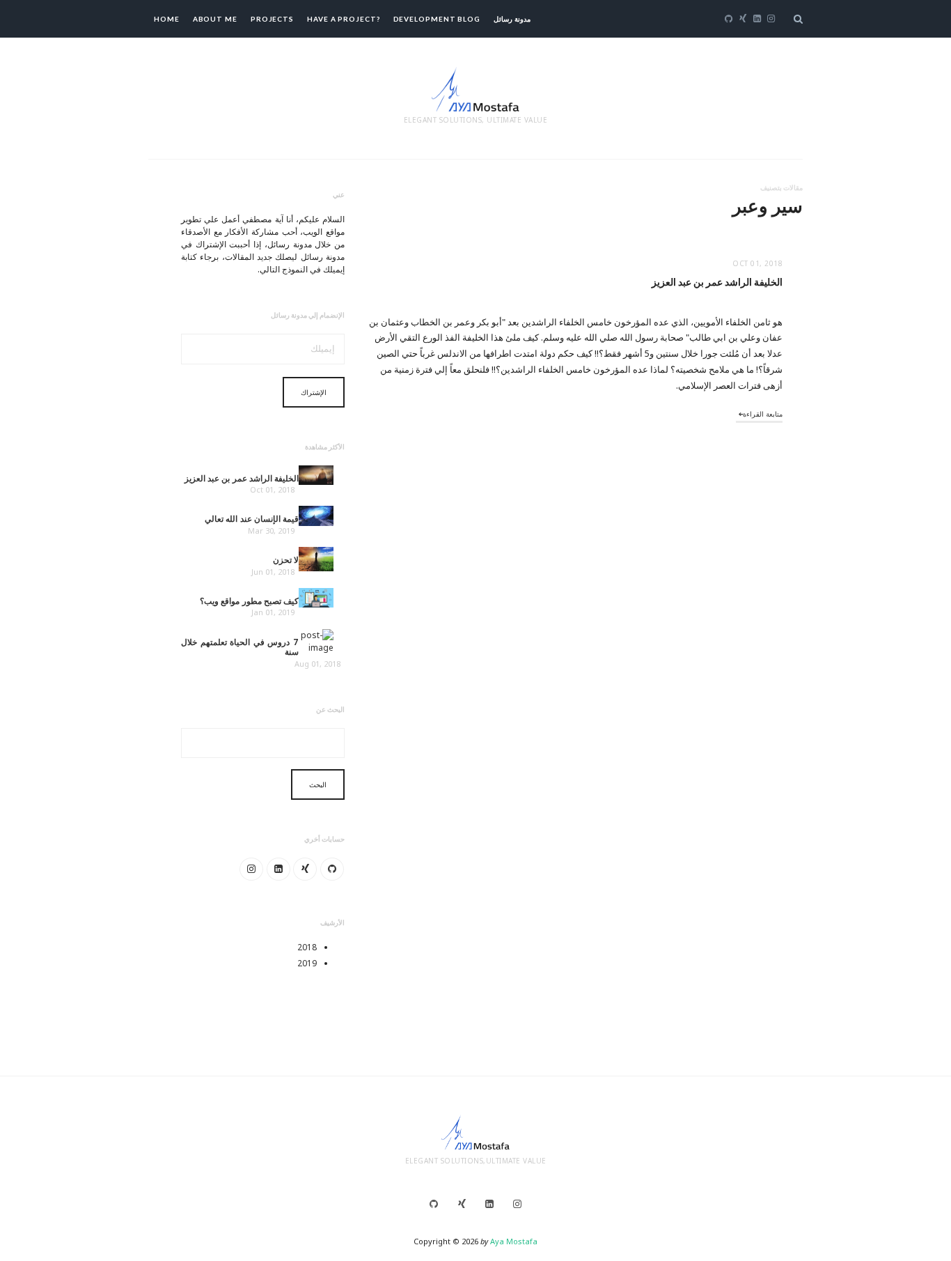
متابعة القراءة (763, 414)
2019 (307, 963)
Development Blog (436, 19)
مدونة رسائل (512, 19)
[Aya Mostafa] (475, 87)
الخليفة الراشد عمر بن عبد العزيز (717, 282)
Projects (272, 19)
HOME (167, 19)
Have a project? (343, 19)
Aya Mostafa (513, 1241)
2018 (307, 947)
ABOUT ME (215, 19)
